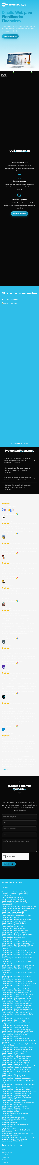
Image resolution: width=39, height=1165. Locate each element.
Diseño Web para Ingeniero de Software (15, 1062)
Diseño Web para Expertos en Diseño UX (16, 1051)
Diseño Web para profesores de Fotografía (16, 1093)
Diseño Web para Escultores (11, 1036)
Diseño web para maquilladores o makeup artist (18, 1066)
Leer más (5, 769)
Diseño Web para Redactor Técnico (14, 1101)
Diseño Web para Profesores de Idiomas (15, 1095)
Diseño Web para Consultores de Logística (16, 980)
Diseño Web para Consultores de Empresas (17, 967)
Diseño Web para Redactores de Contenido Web (18, 1102)
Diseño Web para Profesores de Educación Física (19, 1091)
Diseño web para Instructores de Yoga (15, 1064)
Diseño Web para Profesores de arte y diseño (17, 1088)
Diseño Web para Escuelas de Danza (14, 1035)
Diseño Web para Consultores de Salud (15, 989)
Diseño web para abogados (11, 917)
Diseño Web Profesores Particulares (14, 1119)
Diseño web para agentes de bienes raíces (16, 919)
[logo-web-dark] (13, 4)
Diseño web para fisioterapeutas (13, 1053)
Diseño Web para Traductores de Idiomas (16, 1108)
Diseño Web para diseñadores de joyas (15, 1007)
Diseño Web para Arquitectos (12, 925)
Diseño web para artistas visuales (13, 928)
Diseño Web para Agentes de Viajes (14, 921)
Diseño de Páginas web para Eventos (14, 910)
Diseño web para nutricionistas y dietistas (16, 1069)
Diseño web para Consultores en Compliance (17, 994)
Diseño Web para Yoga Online (12, 1110)
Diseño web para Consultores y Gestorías (16, 996)
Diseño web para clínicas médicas (13, 938)
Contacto (5, 1162)
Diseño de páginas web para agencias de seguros (19, 906)
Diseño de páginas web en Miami (13, 899)
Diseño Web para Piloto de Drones (13, 1075)
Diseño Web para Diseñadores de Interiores (17, 1003)
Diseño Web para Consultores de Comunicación (18, 952)
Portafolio (5, 1157)
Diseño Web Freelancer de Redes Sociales (16, 916)
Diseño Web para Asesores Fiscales (14, 932)
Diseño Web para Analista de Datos (14, 923)
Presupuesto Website (9, 1128)
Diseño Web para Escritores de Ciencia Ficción (18, 1031)
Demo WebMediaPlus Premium (12, 897)
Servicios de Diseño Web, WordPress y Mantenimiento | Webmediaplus (15, 1140)
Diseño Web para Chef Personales (13, 936)
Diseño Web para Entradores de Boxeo (15, 1027)
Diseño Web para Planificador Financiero (16, 1077)
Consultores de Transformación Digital (15, 892)
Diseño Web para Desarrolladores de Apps (16, 1000)
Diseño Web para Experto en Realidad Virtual (17, 1047)
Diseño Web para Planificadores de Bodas (16, 1079)
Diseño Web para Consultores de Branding (16, 950)
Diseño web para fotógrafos (11, 1055)
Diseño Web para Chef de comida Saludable (17, 934)
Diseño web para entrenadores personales (16, 1029)
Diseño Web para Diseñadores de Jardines (16, 1005)
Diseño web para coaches (11, 939)
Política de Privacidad (9, 1123)
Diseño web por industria (10, 1112)
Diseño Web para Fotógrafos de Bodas (15, 1058)
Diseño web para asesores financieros (15, 930)
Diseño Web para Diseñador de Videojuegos (17, 1002)
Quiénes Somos (7, 1152)
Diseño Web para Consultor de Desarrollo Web (18, 943)
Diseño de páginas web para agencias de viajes (18, 908)
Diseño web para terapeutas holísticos (15, 1106)
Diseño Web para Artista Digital (12, 927)
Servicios (5, 1155)
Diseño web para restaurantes (12, 1104)
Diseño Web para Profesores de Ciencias (16, 1090)
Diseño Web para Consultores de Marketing (17, 982)
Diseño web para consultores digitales (15, 992)
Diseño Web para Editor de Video (13, 1020)
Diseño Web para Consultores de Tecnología (17, 991)
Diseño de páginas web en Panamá (14, 901)
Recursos (5, 1160)
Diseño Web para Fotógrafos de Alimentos (16, 1057)
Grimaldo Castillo (8, 1121)
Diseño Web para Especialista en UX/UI (15, 1038)
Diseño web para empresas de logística (15, 1025)
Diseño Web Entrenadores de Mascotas (15, 914)
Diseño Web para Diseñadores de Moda (15, 1011)
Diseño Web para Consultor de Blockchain (16, 941)
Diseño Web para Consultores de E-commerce (18, 965)
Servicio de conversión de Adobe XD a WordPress (19, 1137)
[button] (5, 887)
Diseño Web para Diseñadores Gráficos (15, 1018)
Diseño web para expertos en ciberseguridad (17, 1049)
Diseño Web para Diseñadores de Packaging (17, 1013)
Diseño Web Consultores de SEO (13, 912)
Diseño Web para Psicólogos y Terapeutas (16, 1097)
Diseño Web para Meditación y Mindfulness (16, 1068)
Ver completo (19, 443)
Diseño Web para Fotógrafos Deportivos (16, 1060)
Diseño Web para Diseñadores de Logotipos (17, 1009)
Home (4, 1149)
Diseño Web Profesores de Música (13, 1117)
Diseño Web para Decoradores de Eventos (16, 998)
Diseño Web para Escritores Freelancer (15, 1033)
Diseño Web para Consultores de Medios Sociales (19, 983)
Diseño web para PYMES (10, 1099)
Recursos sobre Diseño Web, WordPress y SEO (18, 1134)
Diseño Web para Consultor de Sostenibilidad (17, 945)
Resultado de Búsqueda (10, 1135)
